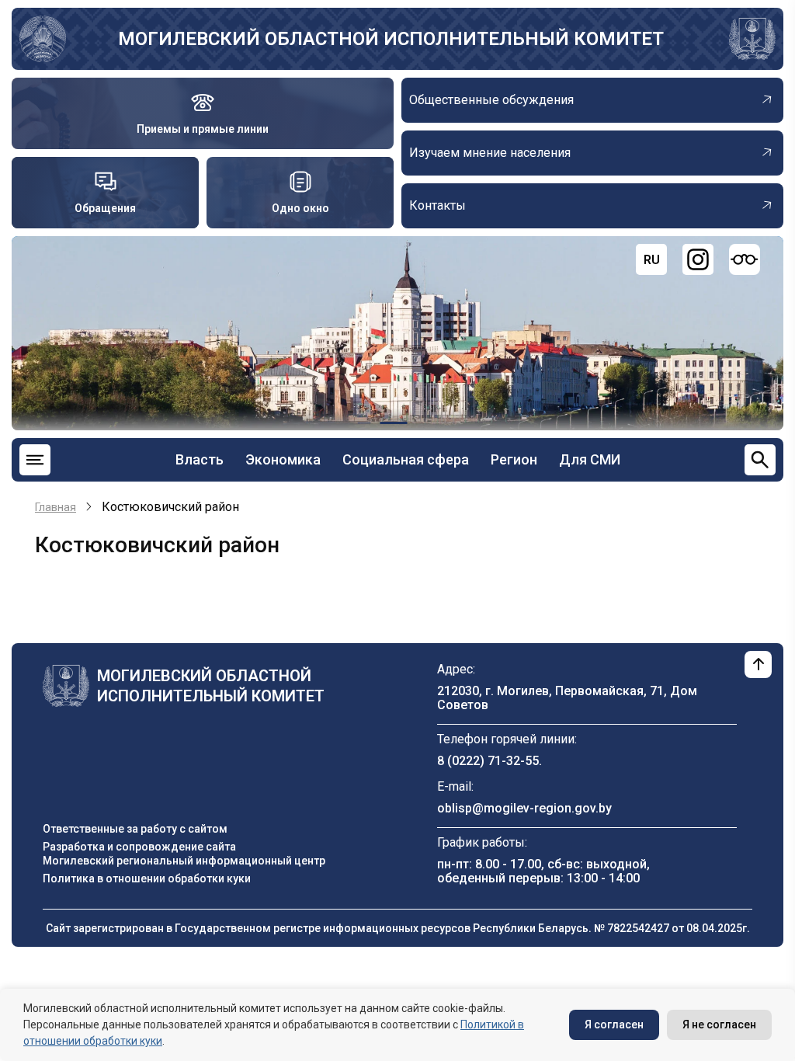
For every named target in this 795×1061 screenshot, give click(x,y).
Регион (514, 459)
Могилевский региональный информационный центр (184, 860)
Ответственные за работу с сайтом (135, 829)
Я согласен (614, 1024)
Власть (199, 459)
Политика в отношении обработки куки (147, 878)
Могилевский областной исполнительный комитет (391, 39)
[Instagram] (697, 259)
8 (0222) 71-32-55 (488, 760)
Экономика (283, 459)
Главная (55, 507)
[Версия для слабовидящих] (744, 259)
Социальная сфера (405, 459)
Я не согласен (719, 1024)
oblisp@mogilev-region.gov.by (524, 808)
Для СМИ (589, 459)
